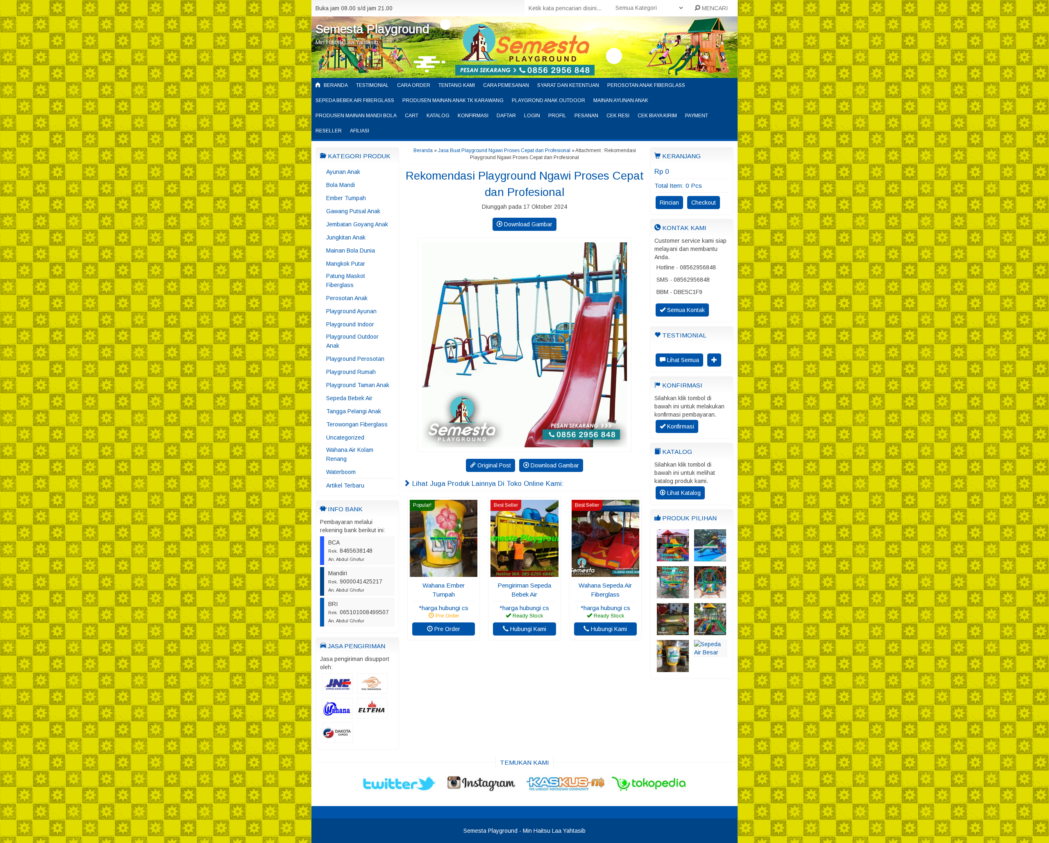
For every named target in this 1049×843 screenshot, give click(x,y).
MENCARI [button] (714, 8)
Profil (557, 115)
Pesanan (586, 115)
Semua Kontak (685, 310)
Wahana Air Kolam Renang (349, 454)
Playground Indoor (350, 324)
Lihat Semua (682, 360)
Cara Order (413, 85)
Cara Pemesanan (506, 85)
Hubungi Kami (527, 629)
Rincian (669, 202)
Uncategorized (345, 437)
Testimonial (372, 85)
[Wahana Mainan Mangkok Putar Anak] (672, 594)
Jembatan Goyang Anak (357, 224)
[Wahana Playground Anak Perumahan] (672, 557)
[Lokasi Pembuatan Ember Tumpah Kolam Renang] (672, 668)
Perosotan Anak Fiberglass (646, 85)
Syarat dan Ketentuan (568, 85)
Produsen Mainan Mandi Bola (356, 115)
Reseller (329, 131)
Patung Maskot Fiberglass (345, 280)
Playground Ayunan (351, 311)
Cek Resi (617, 115)
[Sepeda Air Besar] (710, 652)
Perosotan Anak (347, 298)
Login (532, 115)
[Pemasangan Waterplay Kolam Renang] (710, 557)
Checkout (703, 202)
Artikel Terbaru (345, 485)
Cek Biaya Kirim (657, 115)
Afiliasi (359, 131)
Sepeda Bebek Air (349, 398)
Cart (411, 115)
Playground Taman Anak (357, 385)
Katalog (438, 115)
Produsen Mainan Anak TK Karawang (453, 100)
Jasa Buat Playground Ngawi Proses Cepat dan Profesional (504, 150)
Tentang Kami (456, 85)
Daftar (506, 115)
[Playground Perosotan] (710, 631)
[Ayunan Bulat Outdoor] (710, 594)
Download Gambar (527, 224)
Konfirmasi (473, 115)
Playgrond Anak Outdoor (548, 100)
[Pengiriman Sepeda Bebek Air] (524, 573)
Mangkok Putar (345, 263)
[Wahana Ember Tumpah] (443, 573)
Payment (696, 115)
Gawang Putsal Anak (353, 211)
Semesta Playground (372, 29)
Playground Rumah (351, 372)
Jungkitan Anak (346, 237)
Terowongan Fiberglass (357, 424)
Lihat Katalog (683, 493)
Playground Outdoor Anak (352, 341)
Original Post (493, 465)
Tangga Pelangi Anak (353, 411)
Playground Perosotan (355, 358)
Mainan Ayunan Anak (620, 100)
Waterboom (341, 472)
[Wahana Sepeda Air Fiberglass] (605, 573)
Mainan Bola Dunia (350, 250)
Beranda (335, 85)
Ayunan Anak (343, 172)
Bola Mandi (340, 185)
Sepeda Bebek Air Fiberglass (355, 100)
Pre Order (446, 629)
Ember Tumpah (346, 198)
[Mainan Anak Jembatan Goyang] (672, 631)
